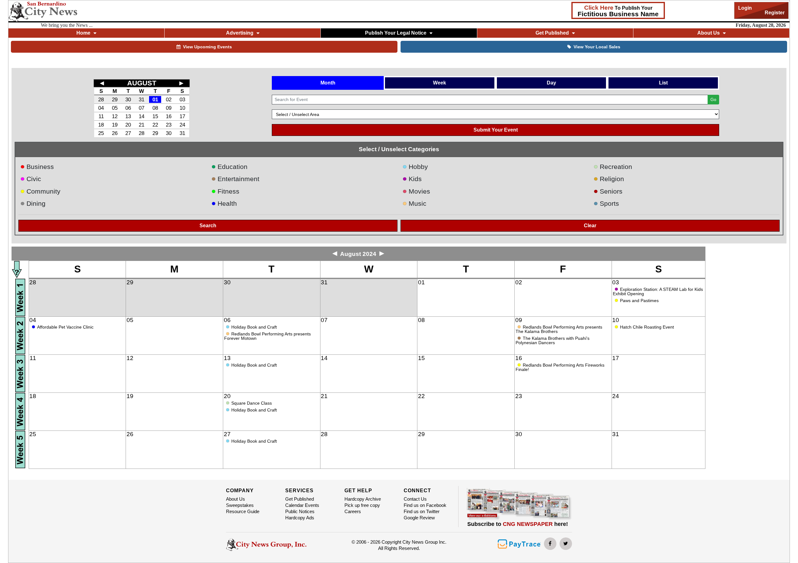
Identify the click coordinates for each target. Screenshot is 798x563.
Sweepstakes (240, 505)
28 (101, 99)
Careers (352, 511)
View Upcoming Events (207, 46)
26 (115, 133)
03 (182, 99)
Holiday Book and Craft (254, 327)
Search (208, 225)
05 (115, 108)
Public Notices (300, 511)
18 (101, 125)
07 (141, 108)
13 (128, 116)
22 (155, 125)
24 (182, 125)
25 (101, 133)
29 (115, 99)
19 (115, 125)
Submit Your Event (496, 129)
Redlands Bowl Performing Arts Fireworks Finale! (560, 367)
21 (141, 125)
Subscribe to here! (517, 524)
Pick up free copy (362, 505)
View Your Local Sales (597, 46)
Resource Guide (242, 511)
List (663, 82)
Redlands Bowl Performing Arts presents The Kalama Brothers (559, 329)
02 (168, 99)
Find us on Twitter (422, 511)
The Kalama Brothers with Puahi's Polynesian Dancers (552, 340)
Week (439, 82)
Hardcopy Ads (299, 517)
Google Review (419, 517)
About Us (235, 499)
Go (713, 99)
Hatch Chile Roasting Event (647, 327)
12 (115, 116)
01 (155, 99)
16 (168, 116)
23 (168, 125)
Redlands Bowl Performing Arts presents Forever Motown (267, 336)
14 (141, 116)
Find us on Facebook (425, 505)
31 (141, 99)
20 (128, 125)
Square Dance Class (251, 403)
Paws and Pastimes (639, 300)
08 (155, 108)
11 (101, 116)
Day (551, 82)
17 (182, 116)
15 (155, 116)
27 (128, 133)
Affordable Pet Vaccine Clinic (65, 327)
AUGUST (141, 83)
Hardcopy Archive (362, 499)
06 (128, 108)
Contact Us (415, 499)
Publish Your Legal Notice (395, 33)
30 (128, 99)
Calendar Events (302, 505)
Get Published (299, 499)
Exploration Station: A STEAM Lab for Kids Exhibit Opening (658, 291)
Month (327, 82)
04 (101, 108)
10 (182, 108)
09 (168, 108)
